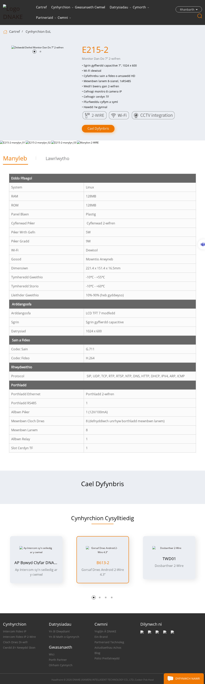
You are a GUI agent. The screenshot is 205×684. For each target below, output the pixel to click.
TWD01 (169, 559)
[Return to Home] (5, 31)
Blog (97, 653)
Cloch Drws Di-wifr (15, 642)
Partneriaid (44, 17)
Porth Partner (58, 660)
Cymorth (139, 7)
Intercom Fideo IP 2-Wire (19, 637)
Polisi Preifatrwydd (107, 658)
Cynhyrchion (60, 7)
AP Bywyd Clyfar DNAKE (36, 563)
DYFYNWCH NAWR (187, 678)
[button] (34, 52)
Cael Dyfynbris (98, 128)
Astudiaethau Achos (107, 647)
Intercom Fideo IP (14, 631)
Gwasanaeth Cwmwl (90, 7)
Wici (51, 654)
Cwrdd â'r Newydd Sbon (19, 647)
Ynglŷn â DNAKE (105, 631)
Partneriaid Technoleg (109, 642)
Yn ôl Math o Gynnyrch (64, 637)
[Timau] (201, 244)
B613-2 (102, 563)
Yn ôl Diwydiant (59, 631)
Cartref (41, 7)
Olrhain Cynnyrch (60, 665)
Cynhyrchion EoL (38, 31)
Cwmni (63, 17)
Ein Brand (101, 637)
